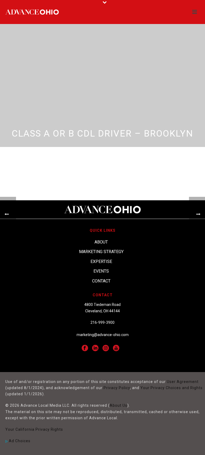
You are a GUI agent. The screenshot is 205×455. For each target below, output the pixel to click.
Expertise (101, 261)
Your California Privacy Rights (34, 429)
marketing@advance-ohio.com (103, 335)
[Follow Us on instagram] (105, 348)
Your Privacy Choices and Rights (171, 388)
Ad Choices (19, 441)
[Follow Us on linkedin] (95, 348)
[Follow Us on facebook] (85, 348)
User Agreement (183, 382)
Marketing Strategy (101, 251)
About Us (118, 405)
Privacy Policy (117, 388)
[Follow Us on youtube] (116, 348)
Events (101, 271)
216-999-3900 (102, 322)
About (101, 242)
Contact (101, 281)
